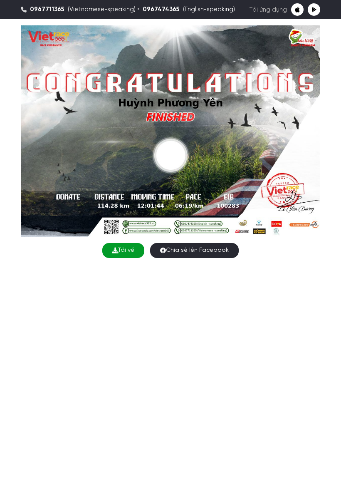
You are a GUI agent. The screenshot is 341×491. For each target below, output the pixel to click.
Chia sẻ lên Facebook (197, 250)
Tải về (126, 250)
